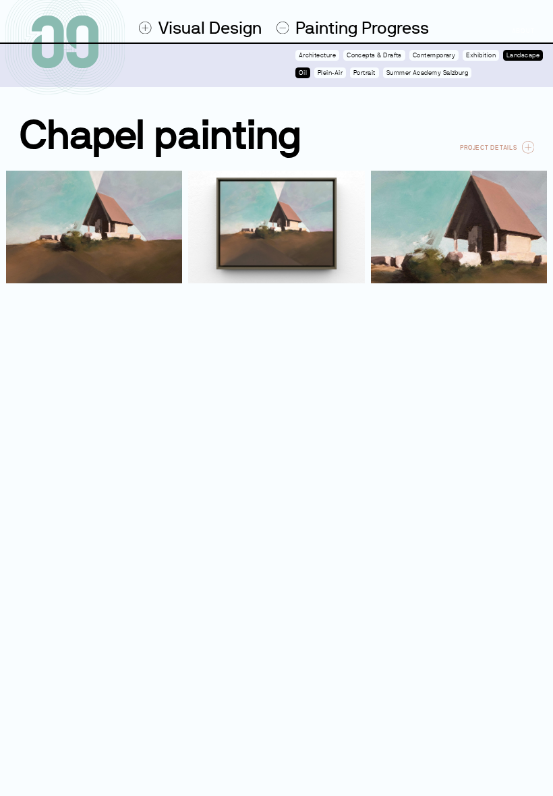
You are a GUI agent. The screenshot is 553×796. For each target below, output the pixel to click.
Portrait (364, 72)
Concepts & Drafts (374, 55)
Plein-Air (330, 72)
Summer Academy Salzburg (427, 72)
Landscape (523, 55)
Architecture (318, 55)
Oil (303, 72)
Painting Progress (362, 28)
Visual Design (210, 28)
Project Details (488, 147)
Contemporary (434, 55)
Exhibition (481, 55)
